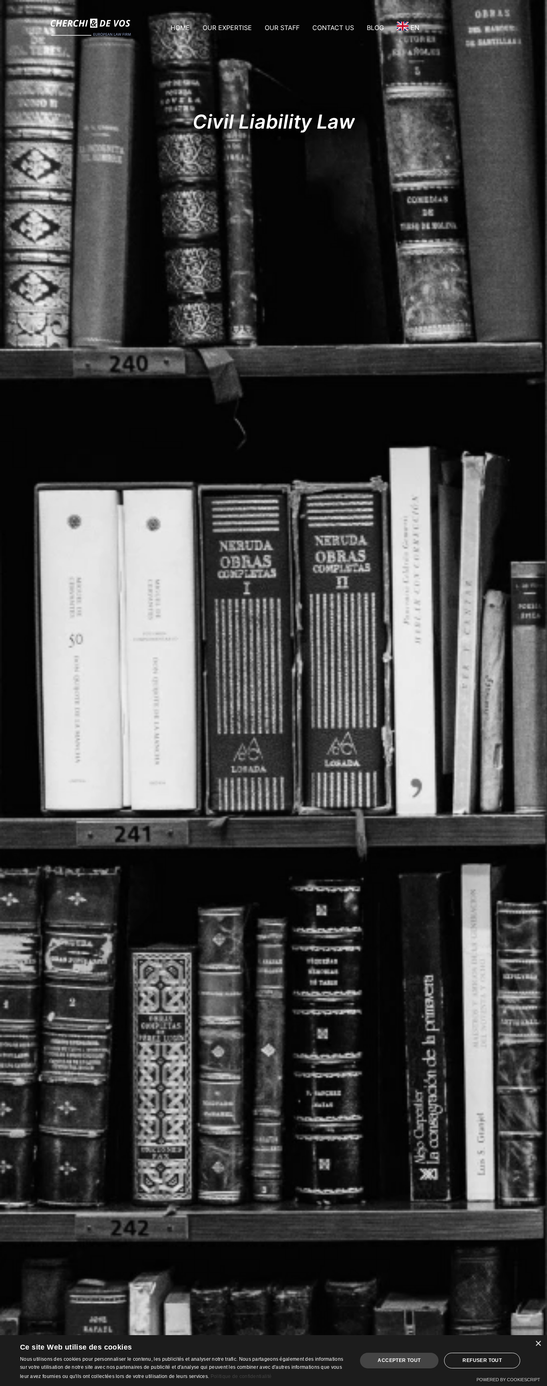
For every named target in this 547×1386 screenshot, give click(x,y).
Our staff (282, 28)
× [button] (538, 1344)
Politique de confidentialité (241, 1376)
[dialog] (273, 1360)
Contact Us (333, 28)
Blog (375, 28)
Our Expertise (227, 28)
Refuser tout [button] (482, 1360)
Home (180, 28)
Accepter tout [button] (399, 1360)
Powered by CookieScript (508, 1379)
